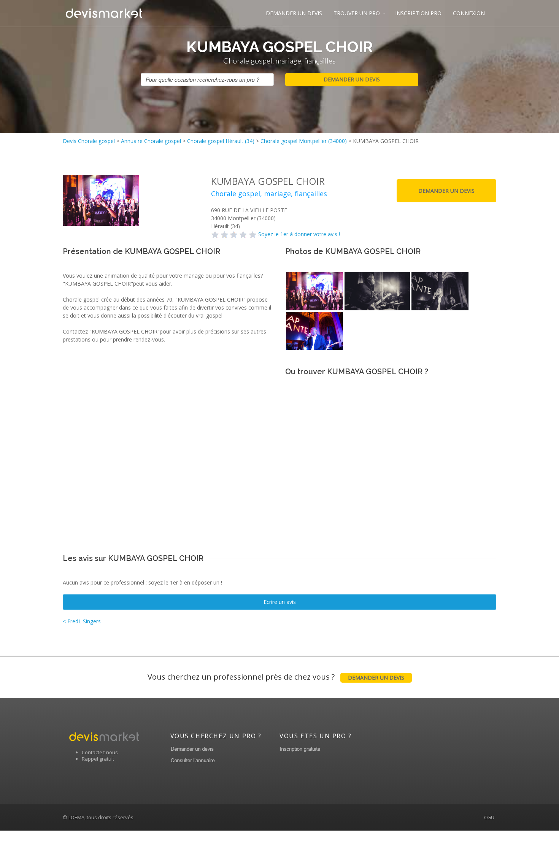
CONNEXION (469, 13)
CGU (489, 817)
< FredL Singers (82, 621)
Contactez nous (100, 752)
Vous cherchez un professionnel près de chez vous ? (276, 677)
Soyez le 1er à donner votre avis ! (299, 234)
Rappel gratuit (98, 758)
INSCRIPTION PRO (418, 13)
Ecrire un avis (280, 601)
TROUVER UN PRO (356, 13)
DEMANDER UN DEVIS (294, 13)
